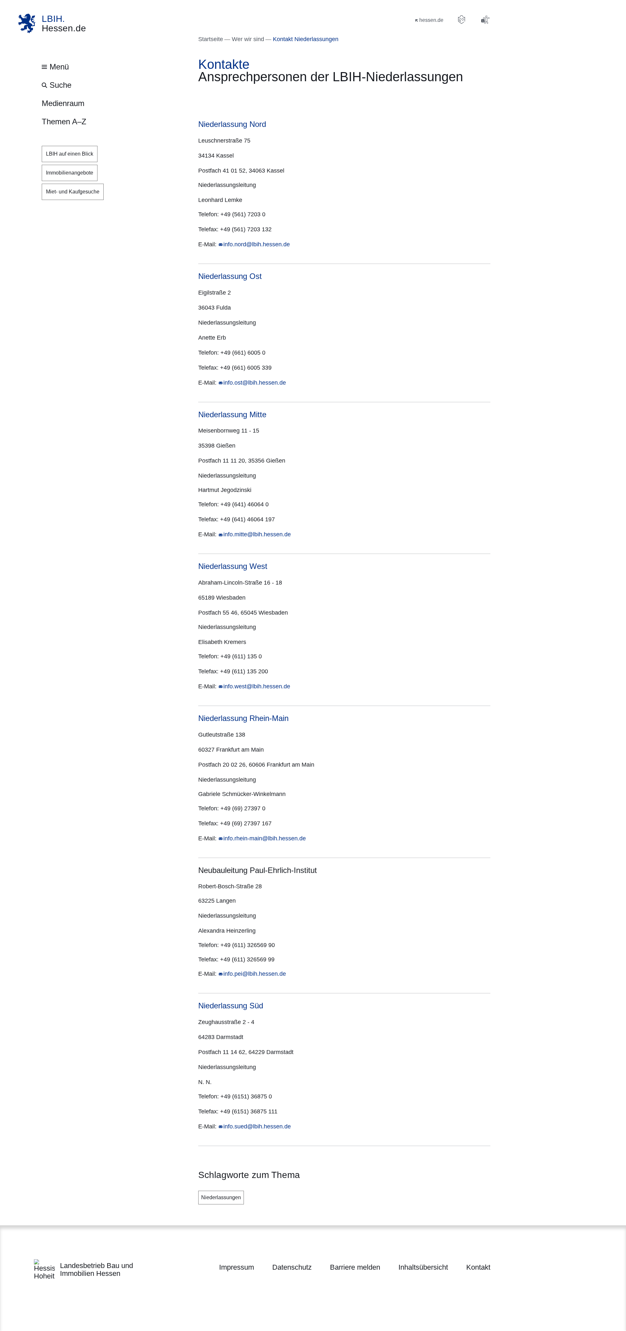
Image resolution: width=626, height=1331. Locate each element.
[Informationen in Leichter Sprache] (461, 19)
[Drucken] (254, 97)
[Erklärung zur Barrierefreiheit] (485, 19)
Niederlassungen (221, 1197)
